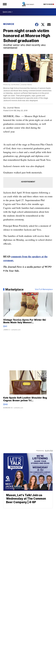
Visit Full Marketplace (44, 289)
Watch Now (48, 4)
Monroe (8, 24)
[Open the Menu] (4, 4)
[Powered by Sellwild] (49, 451)
